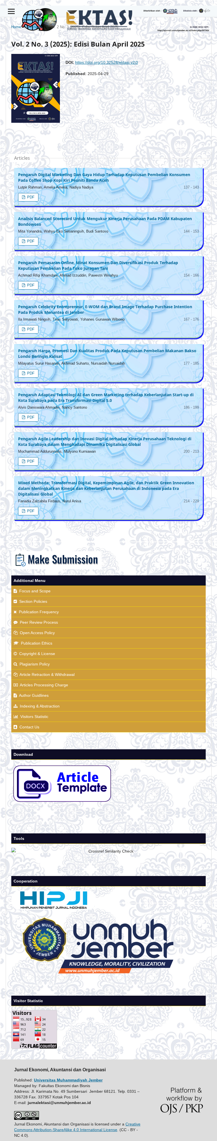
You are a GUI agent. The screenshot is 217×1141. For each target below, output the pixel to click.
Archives (35, 27)
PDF (30, 197)
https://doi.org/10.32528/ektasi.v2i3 (106, 62)
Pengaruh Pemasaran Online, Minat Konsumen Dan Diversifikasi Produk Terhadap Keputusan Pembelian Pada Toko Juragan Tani (98, 265)
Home (16, 27)
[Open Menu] (11, 11)
